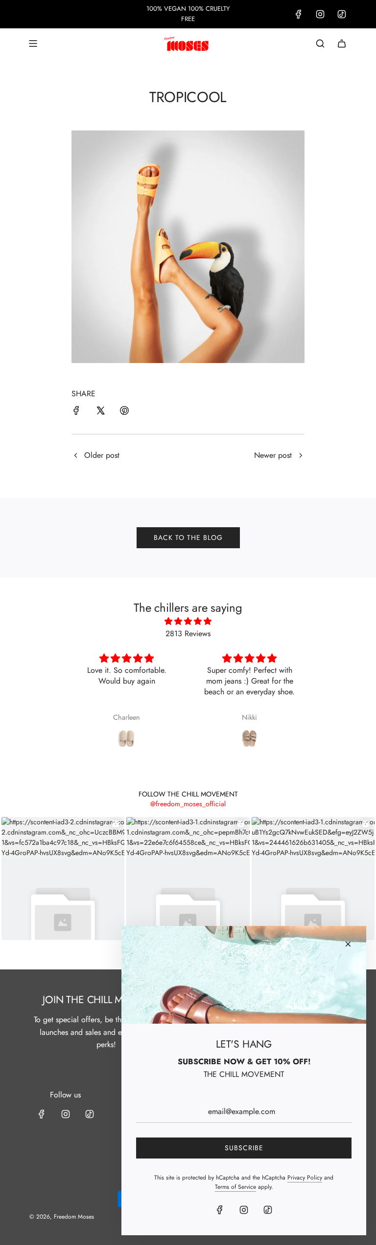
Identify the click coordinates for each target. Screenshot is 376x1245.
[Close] (348, 944)
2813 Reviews (188, 633)
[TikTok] (341, 14)
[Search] (320, 43)
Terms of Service (235, 1186)
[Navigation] (33, 43)
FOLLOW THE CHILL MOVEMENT (188, 794)
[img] (188, 621)
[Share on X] (100, 412)
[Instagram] (320, 14)
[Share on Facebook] (76, 412)
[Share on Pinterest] (124, 412)
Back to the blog (188, 537)
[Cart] (341, 43)
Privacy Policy (304, 1177)
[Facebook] (298, 14)
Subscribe (244, 1148)
